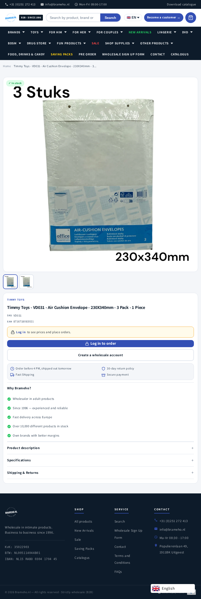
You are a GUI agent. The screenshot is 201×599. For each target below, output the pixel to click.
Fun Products (69, 43)
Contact (158, 54)
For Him (56, 32)
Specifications (100, 460)
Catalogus (180, 54)
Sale (95, 43)
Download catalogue (181, 4)
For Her (79, 32)
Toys (35, 32)
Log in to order (103, 343)
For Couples (107, 32)
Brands (14, 32)
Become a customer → (163, 17)
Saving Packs (62, 54)
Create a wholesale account (100, 355)
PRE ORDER (87, 54)
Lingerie (164, 32)
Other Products (154, 43)
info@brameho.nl (57, 4)
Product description (100, 448)
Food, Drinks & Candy (26, 54)
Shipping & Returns (100, 472)
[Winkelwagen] (190, 17)
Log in (21, 332)
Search (110, 18)
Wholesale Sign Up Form (123, 54)
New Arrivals (140, 32)
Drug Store (37, 43)
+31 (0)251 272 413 (23, 4)
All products (83, 521)
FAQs (118, 571)
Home (7, 66)
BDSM (12, 43)
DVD (185, 32)
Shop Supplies (117, 43)
